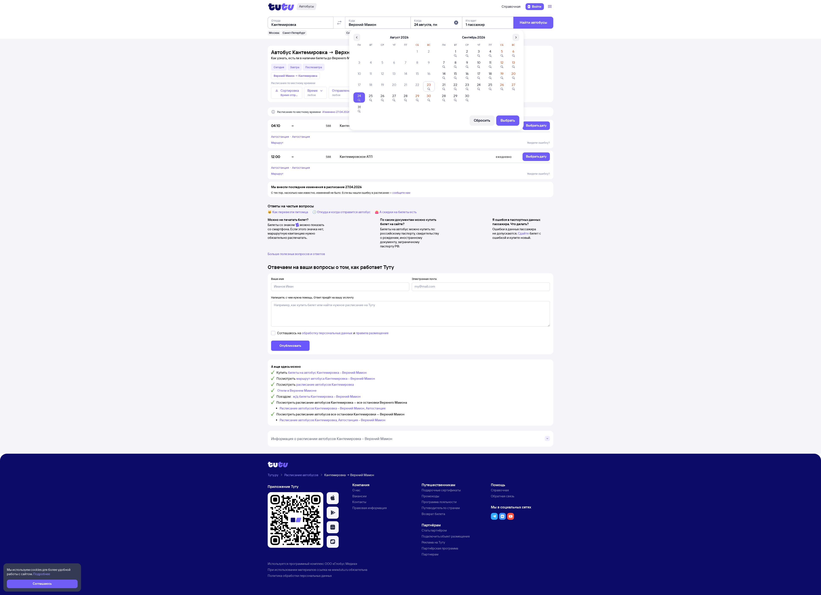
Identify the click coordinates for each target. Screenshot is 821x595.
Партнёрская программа (440, 548)
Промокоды (430, 496)
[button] (456, 23)
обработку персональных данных (327, 333)
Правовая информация (369, 508)
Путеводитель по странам (441, 508)
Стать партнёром (434, 530)
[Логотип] (281, 7)
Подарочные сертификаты (441, 490)
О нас (356, 490)
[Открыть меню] (550, 6)
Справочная (511, 6)
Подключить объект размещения (446, 536)
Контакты (359, 502)
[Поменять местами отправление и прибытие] (339, 23)
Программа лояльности (439, 502)
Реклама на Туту (433, 542)
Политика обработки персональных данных (300, 576)
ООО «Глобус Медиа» (341, 564)
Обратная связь (502, 496)
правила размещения (372, 333)
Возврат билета (433, 514)
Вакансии (359, 496)
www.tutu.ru (340, 570)
